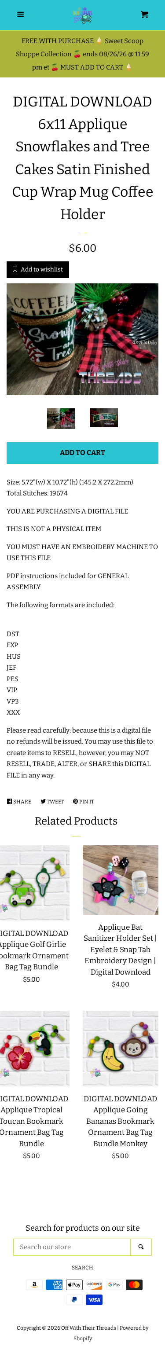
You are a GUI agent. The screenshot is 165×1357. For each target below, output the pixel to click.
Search (82, 1268)
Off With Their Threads (88, 1328)
